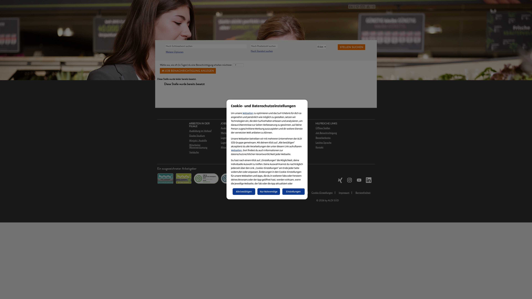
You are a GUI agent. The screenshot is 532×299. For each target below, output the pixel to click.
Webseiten (248, 113)
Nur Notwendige (268, 191)
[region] (267, 149)
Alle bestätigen (244, 191)
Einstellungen (293, 191)
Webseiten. (236, 150)
